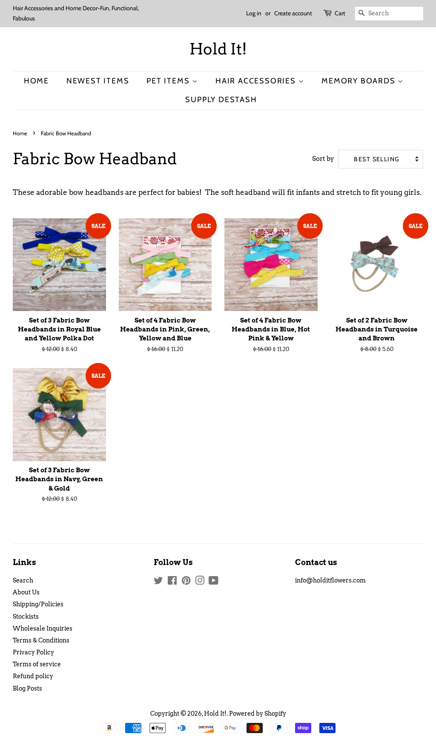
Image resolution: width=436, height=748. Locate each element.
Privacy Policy (33, 652)
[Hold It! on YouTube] (213, 582)
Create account (293, 13)
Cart (340, 13)
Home (36, 80)
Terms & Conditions (41, 640)
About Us (26, 592)
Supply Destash (221, 99)
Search (23, 580)
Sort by (323, 158)
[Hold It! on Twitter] (158, 582)
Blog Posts (27, 688)
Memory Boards (359, 80)
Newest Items (97, 80)
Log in (253, 13)
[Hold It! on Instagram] (199, 582)
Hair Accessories (256, 80)
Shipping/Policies (38, 604)
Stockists (26, 616)
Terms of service (37, 664)
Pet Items (169, 80)
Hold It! (218, 49)
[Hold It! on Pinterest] (186, 582)
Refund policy (33, 676)
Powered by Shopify (257, 713)
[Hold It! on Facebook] (172, 582)
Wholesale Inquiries (42, 628)
